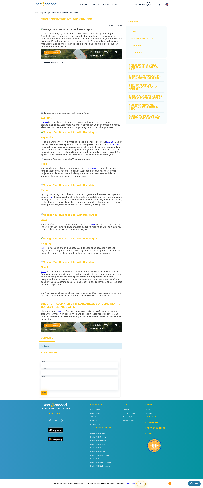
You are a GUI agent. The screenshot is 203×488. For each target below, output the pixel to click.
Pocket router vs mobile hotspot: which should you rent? (143, 67)
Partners (148, 413)
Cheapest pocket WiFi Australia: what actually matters (143, 87)
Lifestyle (136, 45)
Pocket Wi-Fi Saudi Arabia (100, 455)
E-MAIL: (44, 369)
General (126, 410)
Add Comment (49, 352)
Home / (37, 13)
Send (44, 393)
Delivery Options (129, 417)
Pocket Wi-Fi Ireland (97, 444)
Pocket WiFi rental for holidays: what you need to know (144, 107)
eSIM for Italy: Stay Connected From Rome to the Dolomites (145, 97)
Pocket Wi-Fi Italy (96, 448)
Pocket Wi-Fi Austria (97, 433)
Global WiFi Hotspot (142, 38)
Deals (147, 410)
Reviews (93, 420)
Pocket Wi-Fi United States (100, 466)
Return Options (128, 420)
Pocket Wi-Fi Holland (98, 441)
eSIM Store (94, 417)
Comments (47, 338)
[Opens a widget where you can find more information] (194, 484)
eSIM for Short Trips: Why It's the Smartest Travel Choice (145, 77)
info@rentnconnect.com (55, 408)
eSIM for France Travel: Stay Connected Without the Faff (144, 117)
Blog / (42, 13)
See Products (95, 410)
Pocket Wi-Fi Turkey (97, 459)
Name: (43, 361)
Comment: (45, 376)
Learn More (130, 484)
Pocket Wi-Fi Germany (98, 437)
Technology (138, 52)
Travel (135, 31)
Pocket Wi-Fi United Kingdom (101, 462)
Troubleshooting (129, 413)
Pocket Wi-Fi (95, 413)
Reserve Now (95, 424)
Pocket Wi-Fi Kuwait (97, 451)
